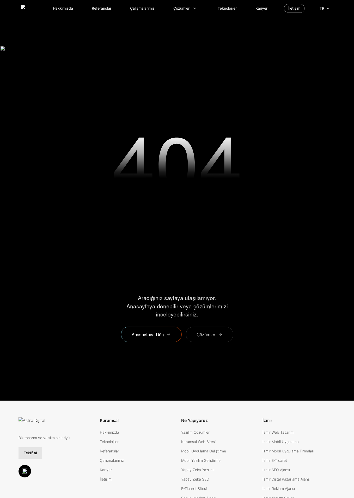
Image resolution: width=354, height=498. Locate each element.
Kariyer (261, 8)
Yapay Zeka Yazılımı (197, 470)
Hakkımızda (63, 8)
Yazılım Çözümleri (195, 432)
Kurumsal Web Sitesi (198, 441)
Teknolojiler (227, 8)
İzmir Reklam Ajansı (279, 488)
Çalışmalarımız (142, 8)
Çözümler (181, 8)
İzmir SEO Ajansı (276, 470)
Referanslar (101, 8)
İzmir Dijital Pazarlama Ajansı (286, 479)
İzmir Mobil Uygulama (281, 441)
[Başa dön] (25, 471)
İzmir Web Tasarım (278, 432)
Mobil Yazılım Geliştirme (201, 460)
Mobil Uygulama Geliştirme (203, 451)
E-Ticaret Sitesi (194, 488)
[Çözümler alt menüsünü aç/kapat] (196, 8)
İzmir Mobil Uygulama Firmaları (288, 451)
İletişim (294, 8)
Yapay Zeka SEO (195, 479)
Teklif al (30, 453)
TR (322, 8)
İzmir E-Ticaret (275, 460)
